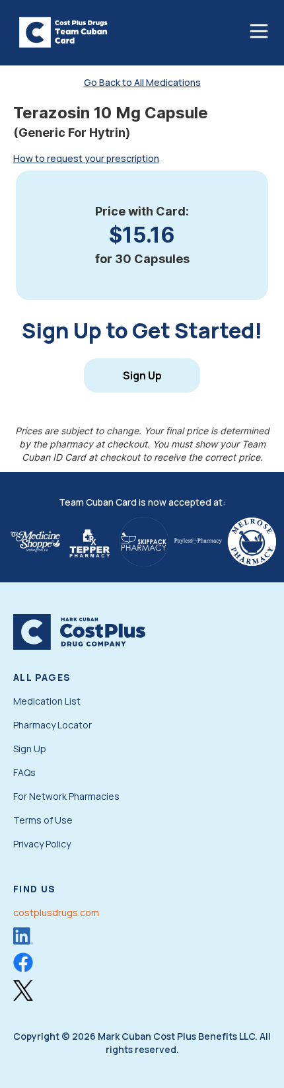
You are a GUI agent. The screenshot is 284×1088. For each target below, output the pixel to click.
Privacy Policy (42, 843)
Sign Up (142, 375)
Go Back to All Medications (142, 82)
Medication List (47, 701)
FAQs (24, 772)
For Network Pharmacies (66, 796)
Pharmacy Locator (52, 725)
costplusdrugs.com (56, 912)
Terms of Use (43, 820)
